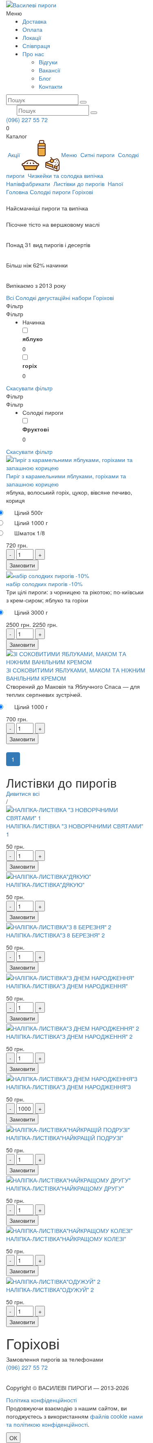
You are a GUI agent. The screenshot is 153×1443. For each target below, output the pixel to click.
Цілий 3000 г (31, 612)
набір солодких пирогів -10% (44, 584)
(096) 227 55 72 (27, 120)
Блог (45, 78)
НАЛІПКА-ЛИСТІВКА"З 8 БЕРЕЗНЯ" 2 (55, 935)
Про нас (33, 54)
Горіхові (82, 192)
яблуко (32, 339)
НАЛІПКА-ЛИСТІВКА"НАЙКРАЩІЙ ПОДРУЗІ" (64, 1138)
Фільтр (14, 306)
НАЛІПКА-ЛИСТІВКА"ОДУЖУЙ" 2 (50, 1289)
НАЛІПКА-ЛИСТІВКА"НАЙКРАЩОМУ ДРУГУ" (65, 1188)
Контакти (50, 86)
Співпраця (36, 46)
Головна (17, 192)
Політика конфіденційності (41, 1400)
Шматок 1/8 (29, 533)
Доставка (34, 21)
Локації (31, 37)
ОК (13, 1438)
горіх (29, 365)
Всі (10, 297)
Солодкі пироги (50, 192)
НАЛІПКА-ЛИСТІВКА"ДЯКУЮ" (45, 884)
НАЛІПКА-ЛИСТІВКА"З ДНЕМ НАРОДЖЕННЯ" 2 (69, 1036)
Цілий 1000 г (31, 523)
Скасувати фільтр (29, 388)
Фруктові (35, 429)
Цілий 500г (28, 512)
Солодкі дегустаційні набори (53, 297)
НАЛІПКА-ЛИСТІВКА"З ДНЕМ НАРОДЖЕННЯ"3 (68, 1087)
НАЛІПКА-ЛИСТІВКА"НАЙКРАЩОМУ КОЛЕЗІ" (66, 1239)
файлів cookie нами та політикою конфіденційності (74, 1420)
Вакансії (49, 70)
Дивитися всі (23, 793)
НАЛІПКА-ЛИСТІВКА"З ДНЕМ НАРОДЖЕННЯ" (67, 986)
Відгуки (48, 62)
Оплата (32, 29)
